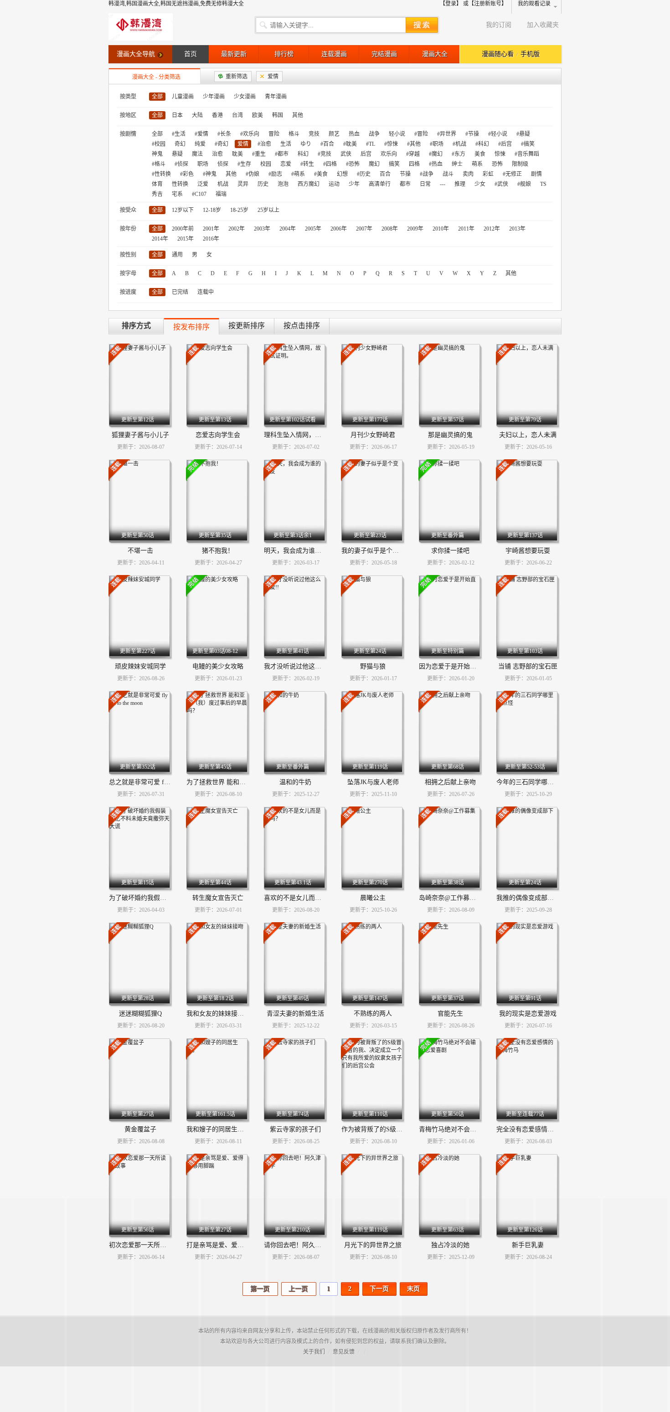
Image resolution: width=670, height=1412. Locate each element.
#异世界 (446, 134)
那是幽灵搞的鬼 (450, 434)
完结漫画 (384, 54)
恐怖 (497, 164)
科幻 (303, 154)
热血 (354, 134)
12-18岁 (212, 210)
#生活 (179, 134)
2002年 (236, 229)
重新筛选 (236, 76)
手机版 (530, 54)
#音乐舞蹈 (527, 154)
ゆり (305, 144)
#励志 (275, 174)
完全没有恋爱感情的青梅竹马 (537, 1129)
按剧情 (128, 134)
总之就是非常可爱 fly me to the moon (160, 782)
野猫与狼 (373, 666)
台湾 (237, 115)
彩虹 (488, 174)
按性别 (128, 255)
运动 (334, 184)
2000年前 (183, 229)
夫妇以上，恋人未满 (528, 434)
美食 (479, 154)
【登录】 (451, 3)
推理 (459, 184)
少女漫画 (245, 96)
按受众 (128, 210)
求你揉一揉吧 (450, 550)
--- (442, 184)
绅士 (457, 164)
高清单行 (380, 184)
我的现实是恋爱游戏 (528, 1013)
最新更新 (234, 54)
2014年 (160, 239)
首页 (190, 54)
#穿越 (413, 154)
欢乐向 (389, 154)
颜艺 (334, 134)
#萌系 (298, 174)
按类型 (128, 96)
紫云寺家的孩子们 (295, 1129)
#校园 (158, 144)
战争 (374, 134)
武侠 (345, 154)
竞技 (314, 134)
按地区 (128, 115)
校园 (265, 164)
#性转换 (161, 174)
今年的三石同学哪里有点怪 (534, 782)
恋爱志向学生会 (218, 434)
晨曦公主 (373, 897)
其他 (297, 115)
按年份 (128, 229)
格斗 (294, 134)
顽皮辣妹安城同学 (140, 666)
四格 (414, 164)
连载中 (205, 292)
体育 (157, 184)
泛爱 (202, 184)
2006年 (338, 229)
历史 (263, 184)
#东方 (458, 154)
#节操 (472, 134)
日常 (425, 184)
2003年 (262, 229)
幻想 (342, 174)
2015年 (185, 239)
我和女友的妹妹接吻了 (218, 1013)
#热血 (436, 164)
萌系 (477, 164)
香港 (217, 115)
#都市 (282, 154)
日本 (177, 115)
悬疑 (177, 154)
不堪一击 (140, 550)
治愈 (217, 154)
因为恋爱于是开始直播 (451, 666)
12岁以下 (183, 210)
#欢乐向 (249, 134)
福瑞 (221, 194)
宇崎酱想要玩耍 (527, 550)
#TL (370, 144)
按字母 (128, 273)
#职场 (436, 144)
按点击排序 (301, 325)
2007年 (364, 229)
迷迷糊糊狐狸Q (140, 1013)
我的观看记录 (534, 3)
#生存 (244, 164)
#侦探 (181, 164)
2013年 (517, 229)
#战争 (426, 174)
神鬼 (157, 154)
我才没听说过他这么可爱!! (301, 666)
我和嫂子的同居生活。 (218, 1129)
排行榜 (284, 54)
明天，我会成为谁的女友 (299, 550)
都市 (405, 184)
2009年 (415, 229)
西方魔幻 (309, 184)
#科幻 (482, 144)
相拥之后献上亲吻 (450, 782)
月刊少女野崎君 (372, 434)
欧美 (257, 115)
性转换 (180, 184)
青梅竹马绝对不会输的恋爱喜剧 (463, 1129)
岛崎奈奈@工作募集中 (450, 897)
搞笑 (394, 164)
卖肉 (468, 174)
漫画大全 (435, 54)
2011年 (466, 229)
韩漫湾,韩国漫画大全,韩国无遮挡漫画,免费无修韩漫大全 (176, 3)
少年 (354, 184)
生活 (285, 144)
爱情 (273, 76)
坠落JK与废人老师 (373, 782)
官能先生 (450, 1013)
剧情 (536, 174)
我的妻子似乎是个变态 (373, 550)
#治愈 (264, 144)
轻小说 (397, 134)
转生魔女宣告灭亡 (217, 897)
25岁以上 (268, 210)
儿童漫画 (183, 96)
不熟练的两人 (373, 1013)
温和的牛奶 (295, 782)
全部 (157, 96)
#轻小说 (497, 134)
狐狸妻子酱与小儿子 (140, 434)
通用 (177, 255)
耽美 (237, 154)
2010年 (441, 229)
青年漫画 (276, 96)
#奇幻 (221, 144)
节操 (405, 174)
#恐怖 (353, 164)
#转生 (307, 164)
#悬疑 (523, 134)
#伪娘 (252, 174)
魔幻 (374, 164)
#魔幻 (436, 154)
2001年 (211, 229)
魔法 (197, 154)
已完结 (180, 292)
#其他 (414, 144)
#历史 (364, 174)
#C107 (199, 194)
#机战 (459, 144)
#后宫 (505, 144)
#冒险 (421, 134)
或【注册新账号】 (485, 3)
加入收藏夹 (543, 24)
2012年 (492, 229)
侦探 (222, 164)
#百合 (327, 144)
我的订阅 (498, 24)
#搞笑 (528, 144)
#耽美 (350, 144)
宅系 (177, 194)
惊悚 (500, 154)
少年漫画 (214, 96)
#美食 (321, 174)
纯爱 (200, 144)
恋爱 (285, 164)
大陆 (197, 115)
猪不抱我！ (218, 550)
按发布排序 (191, 327)
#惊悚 (391, 144)
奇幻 (180, 144)
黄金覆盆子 (140, 1129)
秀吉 (157, 194)
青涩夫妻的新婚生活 (295, 1013)
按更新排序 (246, 325)
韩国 (277, 115)
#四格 (330, 164)
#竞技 (324, 154)
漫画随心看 (498, 54)
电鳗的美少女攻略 (217, 666)
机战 (222, 184)
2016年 (211, 239)
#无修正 (512, 174)
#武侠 (501, 184)
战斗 (448, 174)
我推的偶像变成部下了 (528, 897)
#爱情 (201, 134)
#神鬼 (209, 174)
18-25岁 (239, 210)
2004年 (287, 229)
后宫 (366, 154)
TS (543, 184)
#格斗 (158, 164)
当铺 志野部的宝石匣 (527, 666)
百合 (385, 174)
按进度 (128, 292)
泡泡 (283, 184)
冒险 (273, 134)
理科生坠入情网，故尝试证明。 (308, 434)
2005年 (313, 229)
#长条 (224, 134)
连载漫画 (334, 54)
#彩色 (187, 174)
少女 (479, 184)
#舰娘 (524, 184)
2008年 (389, 229)
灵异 (242, 184)
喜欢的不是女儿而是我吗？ (302, 897)
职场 (202, 164)
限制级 (520, 164)
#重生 (259, 154)
